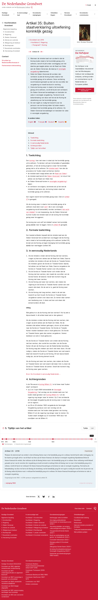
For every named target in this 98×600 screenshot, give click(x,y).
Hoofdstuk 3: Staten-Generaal (35, 522)
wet (45, 207)
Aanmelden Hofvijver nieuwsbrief (84, 90)
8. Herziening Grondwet (8, 537)
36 (41, 52)
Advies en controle (11, 40)
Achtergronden (36, 146)
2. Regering (5, 522)
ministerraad (53, 168)
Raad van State (60, 174)
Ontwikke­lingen (54, 14)
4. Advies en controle (8, 527)
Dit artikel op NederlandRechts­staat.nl (10, 62)
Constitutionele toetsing (81, 517)
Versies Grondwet (67, 14)
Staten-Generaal (10, 37)
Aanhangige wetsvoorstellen (59, 517)
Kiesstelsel (77, 520)
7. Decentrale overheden (9, 535)
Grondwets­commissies (84, 14)
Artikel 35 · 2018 (12, 451)
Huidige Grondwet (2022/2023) (11, 564)
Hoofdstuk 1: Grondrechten (34, 517)
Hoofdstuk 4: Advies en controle (36, 525)
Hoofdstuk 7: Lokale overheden (36, 532)
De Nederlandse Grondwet (22, 4)
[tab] (33, 122)
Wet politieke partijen (80, 532)
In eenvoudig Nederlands (39, 143)
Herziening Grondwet (12, 51)
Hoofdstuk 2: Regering (39, 42)
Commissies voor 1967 (33, 581)
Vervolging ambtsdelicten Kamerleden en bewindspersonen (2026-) (60, 522)
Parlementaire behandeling (11, 65)
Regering (8, 34)
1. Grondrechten (6, 520)
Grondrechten (9, 32)
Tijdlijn (85, 428)
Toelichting (34, 138)
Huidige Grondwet (5, 14)
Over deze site (79, 508)
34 (30, 52)
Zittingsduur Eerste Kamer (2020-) (60, 546)
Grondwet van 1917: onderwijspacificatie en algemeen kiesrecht (12, 572)
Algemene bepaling (10, 29)
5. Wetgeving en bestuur (9, 530)
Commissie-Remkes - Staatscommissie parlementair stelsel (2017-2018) (35, 566)
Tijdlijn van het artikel (38, 148)
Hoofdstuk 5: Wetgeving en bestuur (37, 527)
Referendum (78, 522)
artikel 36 (56, 225)
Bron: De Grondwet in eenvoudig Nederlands (42, 374)
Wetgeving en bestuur (12, 43)
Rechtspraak (9, 45)
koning (31, 160)
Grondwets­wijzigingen (37, 14)
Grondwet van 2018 (37, 40)
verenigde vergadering (58, 181)
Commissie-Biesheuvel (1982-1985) (37, 574)
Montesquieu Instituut (23, 7)
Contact (89, 508)
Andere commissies (32, 584)
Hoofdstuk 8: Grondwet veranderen (37, 535)
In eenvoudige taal (22, 14)
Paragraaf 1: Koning (40, 45)
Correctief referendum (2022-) (59, 539)
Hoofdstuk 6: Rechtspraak (34, 530)
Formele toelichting (37, 140)
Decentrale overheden (12, 48)
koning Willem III (45, 384)
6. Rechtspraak (6, 532)
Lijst (92, 428)
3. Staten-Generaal (7, 525)
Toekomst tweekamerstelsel (83, 529)
